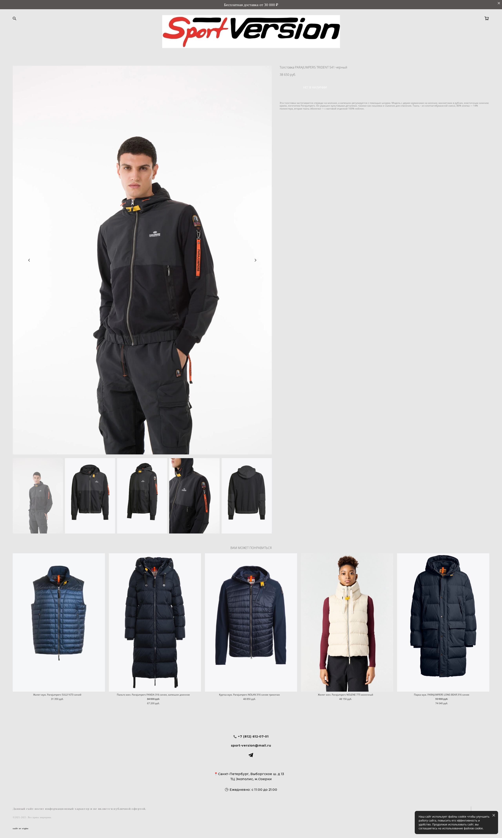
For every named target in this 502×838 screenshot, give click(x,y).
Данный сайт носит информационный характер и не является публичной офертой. (79, 809)
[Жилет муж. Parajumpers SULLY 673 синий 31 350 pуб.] (59, 622)
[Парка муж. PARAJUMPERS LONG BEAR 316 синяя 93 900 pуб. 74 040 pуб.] (443, 622)
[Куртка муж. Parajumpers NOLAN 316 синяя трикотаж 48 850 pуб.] (251, 622)
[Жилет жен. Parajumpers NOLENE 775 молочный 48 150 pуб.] (347, 622)
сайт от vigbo (20, 829)
